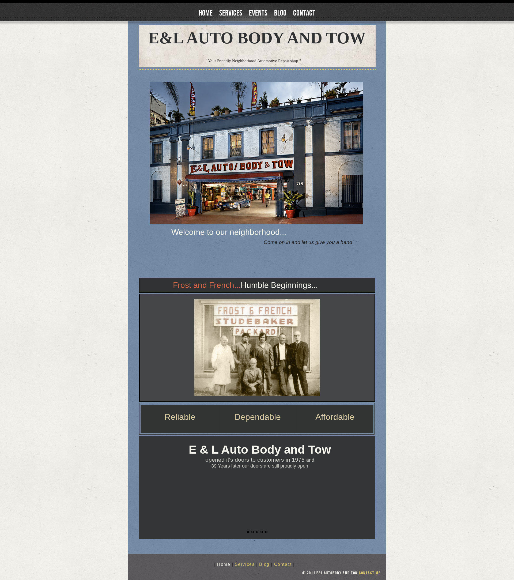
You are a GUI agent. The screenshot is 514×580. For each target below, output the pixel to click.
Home (206, 13)
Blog (280, 13)
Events (258, 13)
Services (230, 13)
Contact (304, 13)
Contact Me (369, 573)
